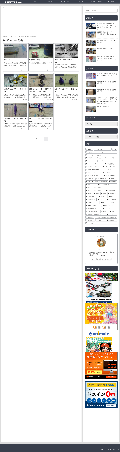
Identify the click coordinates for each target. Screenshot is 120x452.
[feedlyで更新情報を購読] (108, 259)
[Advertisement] (41, 22)
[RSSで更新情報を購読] (110, 259)
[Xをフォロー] (95, 259)
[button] (115, 11)
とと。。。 (101, 249)
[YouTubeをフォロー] (103, 259)
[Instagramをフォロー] (100, 259)
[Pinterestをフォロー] (105, 259)
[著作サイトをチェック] (92, 259)
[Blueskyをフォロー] (97, 259)
